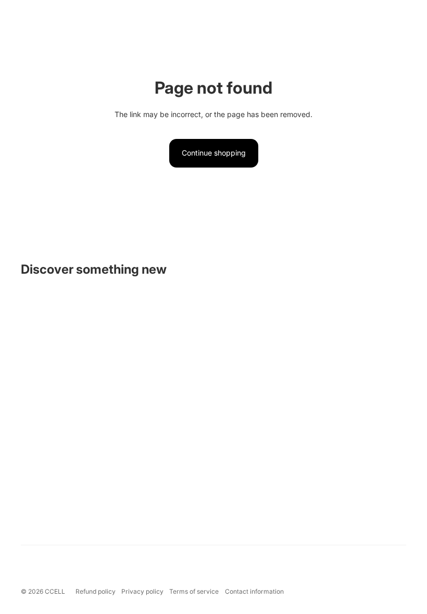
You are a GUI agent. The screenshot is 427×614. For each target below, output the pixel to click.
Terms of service (194, 591)
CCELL (55, 591)
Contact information (254, 591)
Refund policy (96, 591)
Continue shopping (214, 152)
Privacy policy (142, 591)
